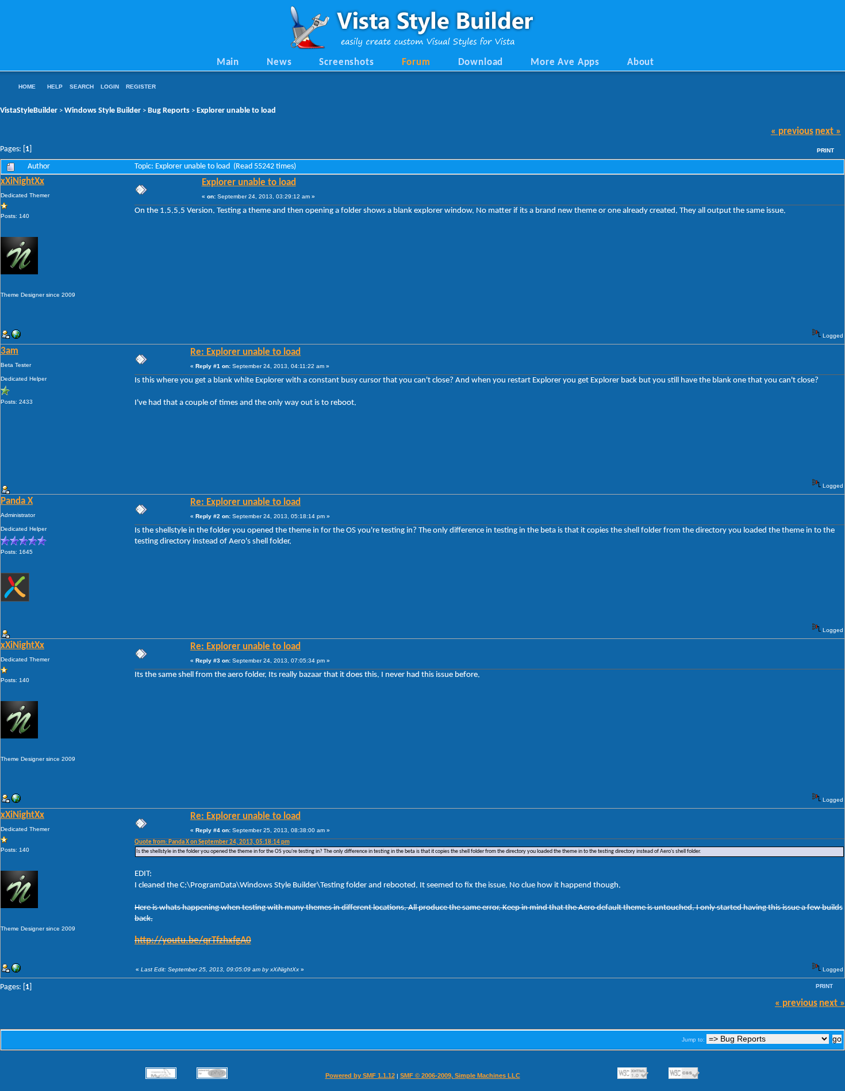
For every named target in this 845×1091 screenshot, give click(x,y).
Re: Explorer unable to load (245, 352)
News (279, 62)
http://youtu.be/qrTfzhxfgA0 (193, 940)
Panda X (17, 501)
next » (828, 131)
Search (82, 86)
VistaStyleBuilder (28, 110)
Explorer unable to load (236, 110)
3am (9, 351)
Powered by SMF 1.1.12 (360, 1075)
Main (228, 62)
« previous (792, 131)
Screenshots (346, 62)
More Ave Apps (565, 62)
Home (27, 86)
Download (481, 62)
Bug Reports (169, 110)
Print (825, 150)
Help (55, 86)
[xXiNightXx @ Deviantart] (16, 336)
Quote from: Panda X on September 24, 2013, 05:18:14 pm (212, 842)
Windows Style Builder (102, 110)
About (640, 62)
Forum (416, 62)
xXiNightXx (22, 181)
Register (141, 86)
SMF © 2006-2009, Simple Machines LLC (460, 1075)
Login (110, 86)
